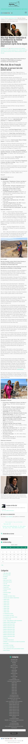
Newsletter (5, 638)
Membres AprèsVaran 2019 (9, 629)
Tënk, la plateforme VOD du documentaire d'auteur (13, 648)
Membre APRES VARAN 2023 (9, 622)
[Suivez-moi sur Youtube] (7, 13)
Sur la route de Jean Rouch (8, 646)
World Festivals (6, 650)
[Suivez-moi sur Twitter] (3, 13)
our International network (8, 639)
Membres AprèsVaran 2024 (9, 636)
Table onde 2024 (6, 524)
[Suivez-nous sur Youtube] (12, 13)
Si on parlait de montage (8, 645)
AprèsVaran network (7, 582)
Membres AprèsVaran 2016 (9, 625)
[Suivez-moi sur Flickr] (5, 13)
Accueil (2, 18)
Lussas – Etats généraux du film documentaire (12, 620)
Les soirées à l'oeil (7, 618)
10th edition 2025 (7, 573)
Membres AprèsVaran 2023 (20, 51)
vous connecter (9, 516)
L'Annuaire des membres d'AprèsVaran (11, 597)
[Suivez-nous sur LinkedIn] (8, 13)
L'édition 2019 (6, 606)
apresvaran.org (20, 369)
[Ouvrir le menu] (26, 13)
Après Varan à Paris (7, 580)
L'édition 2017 (6, 604)
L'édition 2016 (6, 603)
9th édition (5, 576)
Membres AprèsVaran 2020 (9, 51)
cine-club (5, 583)
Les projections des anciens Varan (10, 617)
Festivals (5, 590)
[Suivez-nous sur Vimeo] (9, 13)
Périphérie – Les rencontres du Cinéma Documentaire (14, 641)
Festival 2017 (6, 587)
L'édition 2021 (6, 610)
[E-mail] (1, 13)
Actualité (5, 578)
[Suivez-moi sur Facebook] (4, 13)
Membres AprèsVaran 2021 (9, 632)
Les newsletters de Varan (8, 615)
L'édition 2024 (6, 611)
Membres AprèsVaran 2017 (13, 50)
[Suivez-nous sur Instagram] (10, 13)
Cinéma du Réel (6, 585)
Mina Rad (2, 53)
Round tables (6, 643)
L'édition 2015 (6, 601)
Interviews (5, 594)
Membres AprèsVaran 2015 (11, 18)
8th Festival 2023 (7, 575)
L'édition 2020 (6, 608)
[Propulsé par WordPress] (22, 740)
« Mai (2, 565)
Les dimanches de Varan (8, 613)
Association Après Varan (12, 740)
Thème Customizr (17, 742)
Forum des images (7, 592)
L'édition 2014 (6, 599)
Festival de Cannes (7, 589)
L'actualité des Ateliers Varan (9, 596)
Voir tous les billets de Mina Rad (8, 510)
